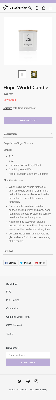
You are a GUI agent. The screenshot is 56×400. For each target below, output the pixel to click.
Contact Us (12, 308)
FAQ (8, 291)
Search (10, 333)
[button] (28, 134)
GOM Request (14, 325)
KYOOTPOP (22, 389)
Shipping (7, 108)
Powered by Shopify (38, 389)
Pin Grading (12, 300)
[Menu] (50, 7)
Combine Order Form (18, 317)
